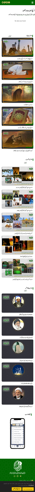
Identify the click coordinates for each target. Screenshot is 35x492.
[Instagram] (17, 476)
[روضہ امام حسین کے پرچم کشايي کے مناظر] (17, 245)
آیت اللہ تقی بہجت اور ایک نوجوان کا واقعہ (25, 406)
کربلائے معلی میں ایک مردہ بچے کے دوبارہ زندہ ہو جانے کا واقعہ (22, 151)
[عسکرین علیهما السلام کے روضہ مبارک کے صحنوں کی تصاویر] (17, 222)
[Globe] (3, 2)
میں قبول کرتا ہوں (28, 489)
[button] (32, 2)
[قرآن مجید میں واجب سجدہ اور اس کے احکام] (17, 70)
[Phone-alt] (5, 2)
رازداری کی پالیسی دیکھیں (16, 489)
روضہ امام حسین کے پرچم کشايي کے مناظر (26, 256)
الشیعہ (34, 15)
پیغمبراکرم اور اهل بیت (28, 15)
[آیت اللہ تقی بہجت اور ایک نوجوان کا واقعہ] (17, 395)
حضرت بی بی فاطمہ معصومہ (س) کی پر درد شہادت (24, 59)
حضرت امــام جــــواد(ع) (20, 15)
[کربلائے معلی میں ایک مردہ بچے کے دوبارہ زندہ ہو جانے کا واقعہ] (17, 139)
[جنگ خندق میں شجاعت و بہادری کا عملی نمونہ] (17, 326)
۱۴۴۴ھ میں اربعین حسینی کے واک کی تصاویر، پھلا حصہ (24, 210)
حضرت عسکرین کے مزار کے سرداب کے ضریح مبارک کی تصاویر (22, 279)
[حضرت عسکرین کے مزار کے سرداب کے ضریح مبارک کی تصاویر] (17, 268)
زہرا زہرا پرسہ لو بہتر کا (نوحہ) (28, 105)
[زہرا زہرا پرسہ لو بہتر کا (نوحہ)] (17, 93)
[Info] (9, 2)
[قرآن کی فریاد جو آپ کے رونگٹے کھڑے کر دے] (17, 116)
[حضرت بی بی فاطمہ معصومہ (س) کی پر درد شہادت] (17, 47)
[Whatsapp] (14, 476)
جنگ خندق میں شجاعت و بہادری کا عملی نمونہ (26, 338)
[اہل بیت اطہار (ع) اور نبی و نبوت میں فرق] (17, 349)
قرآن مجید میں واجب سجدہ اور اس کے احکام (25, 82)
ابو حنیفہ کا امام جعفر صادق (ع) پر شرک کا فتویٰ (25, 315)
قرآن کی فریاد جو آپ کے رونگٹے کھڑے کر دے (25, 128)
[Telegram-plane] (20, 476)
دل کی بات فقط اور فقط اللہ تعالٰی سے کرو (26, 383)
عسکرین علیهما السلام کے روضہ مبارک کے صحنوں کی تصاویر (23, 233)
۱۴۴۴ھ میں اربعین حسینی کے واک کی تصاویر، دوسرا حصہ (24, 188)
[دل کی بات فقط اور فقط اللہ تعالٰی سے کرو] (17, 372)
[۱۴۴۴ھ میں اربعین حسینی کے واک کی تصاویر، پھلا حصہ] (17, 199)
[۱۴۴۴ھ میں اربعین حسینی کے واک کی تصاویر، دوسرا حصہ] (17, 176)
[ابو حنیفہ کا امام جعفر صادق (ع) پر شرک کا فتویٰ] (17, 303)
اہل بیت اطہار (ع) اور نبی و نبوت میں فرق (26, 361)
